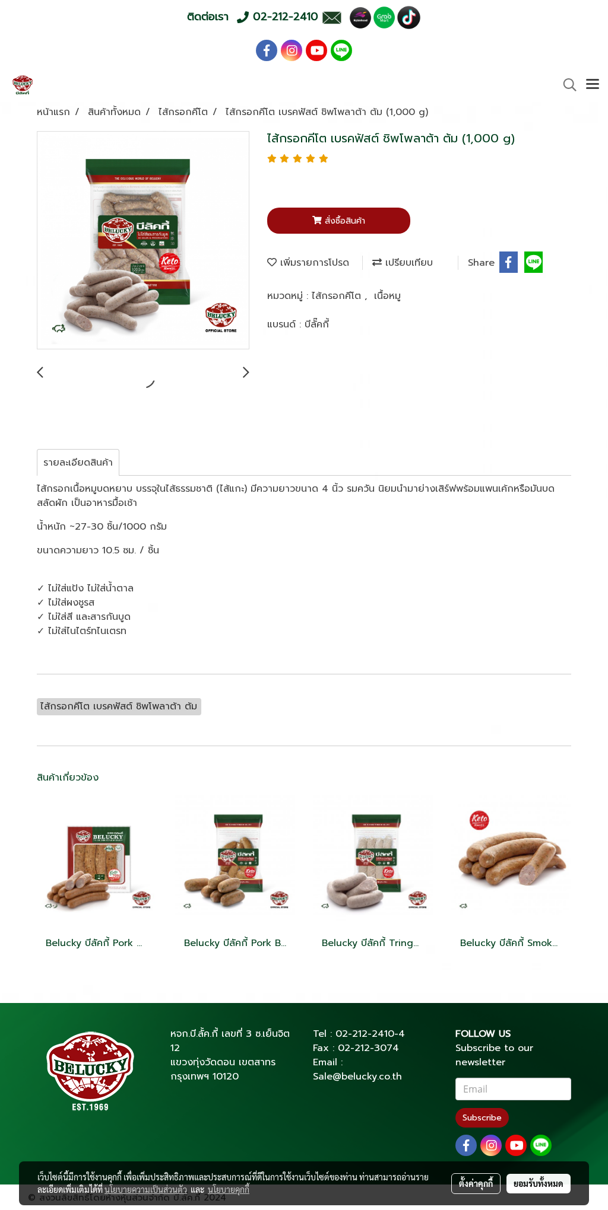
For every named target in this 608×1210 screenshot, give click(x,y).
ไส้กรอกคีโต (338, 296)
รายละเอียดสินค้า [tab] (78, 463)
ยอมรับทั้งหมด (538, 1183)
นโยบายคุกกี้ (228, 1189)
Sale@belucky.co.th (357, 1076)
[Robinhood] (360, 17)
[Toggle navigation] (593, 85)
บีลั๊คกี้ (317, 324)
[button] (566, 84)
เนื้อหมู (387, 296)
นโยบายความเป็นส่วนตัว (145, 1189)
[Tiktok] (409, 17)
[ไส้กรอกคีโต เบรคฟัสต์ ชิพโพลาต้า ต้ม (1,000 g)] (143, 241)
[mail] (331, 17)
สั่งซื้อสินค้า (343, 221)
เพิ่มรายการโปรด (313, 263)
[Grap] (384, 17)
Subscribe (482, 1118)
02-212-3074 (368, 1048)
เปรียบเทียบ (407, 263)
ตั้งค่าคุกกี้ (476, 1183)
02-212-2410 (364, 1034)
